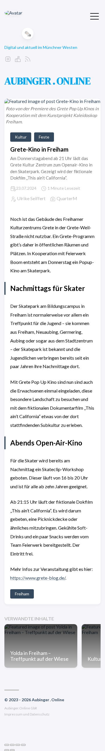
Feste (44, 136)
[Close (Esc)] (6, 745)
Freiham (22, 593)
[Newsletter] (17, 60)
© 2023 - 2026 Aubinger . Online (34, 699)
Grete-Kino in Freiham (39, 149)
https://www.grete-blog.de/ (37, 577)
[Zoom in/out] (23, 745)
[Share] (12, 745)
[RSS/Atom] (27, 60)
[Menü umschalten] (94, 15)
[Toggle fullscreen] (17, 745)
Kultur (21, 136)
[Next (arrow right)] (12, 750)
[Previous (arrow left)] (6, 750)
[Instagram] (7, 60)
